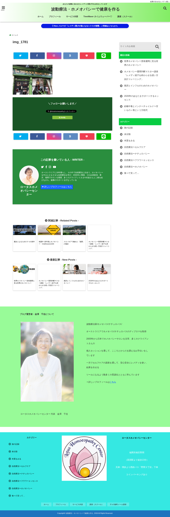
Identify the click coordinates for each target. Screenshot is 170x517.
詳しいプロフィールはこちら (58, 187)
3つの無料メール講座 (118, 504)
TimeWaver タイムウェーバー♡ (97, 16)
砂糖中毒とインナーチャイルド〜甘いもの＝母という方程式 (141, 108)
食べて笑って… (131, 173)
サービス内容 (72, 16)
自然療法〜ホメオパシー (136, 167)
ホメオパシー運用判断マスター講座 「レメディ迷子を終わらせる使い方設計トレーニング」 (141, 75)
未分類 (127, 134)
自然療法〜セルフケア (134, 147)
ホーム (41, 16)
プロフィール (55, 16)
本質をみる (129, 140)
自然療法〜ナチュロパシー (137, 154)
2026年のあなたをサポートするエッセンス (141, 98)
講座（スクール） (125, 16)
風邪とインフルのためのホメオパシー (141, 88)
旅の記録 (128, 128)
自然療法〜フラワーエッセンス (139, 160)
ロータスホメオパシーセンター (29, 190)
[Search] (157, 47)
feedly (63, 117)
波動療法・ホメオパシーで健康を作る (85, 9)
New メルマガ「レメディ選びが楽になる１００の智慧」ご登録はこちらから (85, 26)
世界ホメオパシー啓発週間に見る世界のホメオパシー (141, 63)
